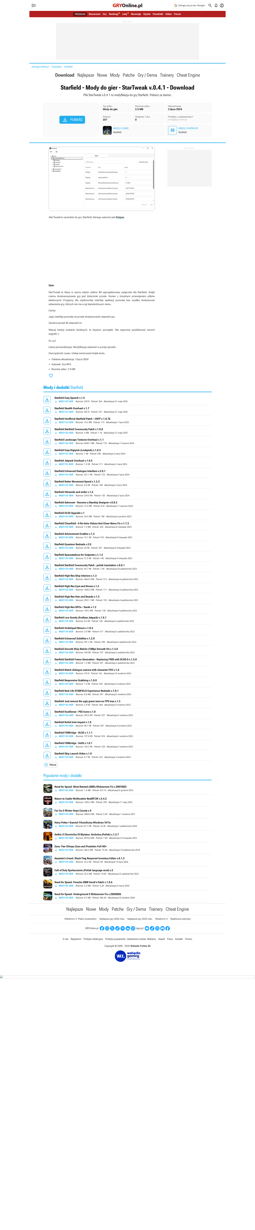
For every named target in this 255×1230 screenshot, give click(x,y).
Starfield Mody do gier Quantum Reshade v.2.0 (127, 546)
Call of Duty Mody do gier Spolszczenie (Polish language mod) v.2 (127, 872)
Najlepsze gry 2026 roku (111, 918)
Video (168, 14)
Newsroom (94, 14)
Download (56, 66)
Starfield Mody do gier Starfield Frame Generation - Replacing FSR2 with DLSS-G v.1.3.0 (127, 661)
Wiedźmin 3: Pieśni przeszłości (80, 918)
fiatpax (120, 217)
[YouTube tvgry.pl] (147, 928)
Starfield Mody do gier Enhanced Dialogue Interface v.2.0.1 (127, 473)
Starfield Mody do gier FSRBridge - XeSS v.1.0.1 (127, 745)
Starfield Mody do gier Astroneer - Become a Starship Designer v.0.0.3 (127, 504)
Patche (129, 75)
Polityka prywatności (115, 938)
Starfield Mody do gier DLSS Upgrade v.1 (127, 515)
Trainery (167, 75)
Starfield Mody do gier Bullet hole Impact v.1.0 (127, 724)
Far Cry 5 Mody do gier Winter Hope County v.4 (127, 812)
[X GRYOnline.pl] (112, 928)
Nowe (102, 75)
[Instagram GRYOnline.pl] (107, 928)
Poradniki (158, 14)
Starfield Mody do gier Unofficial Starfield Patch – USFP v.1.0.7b (127, 420)
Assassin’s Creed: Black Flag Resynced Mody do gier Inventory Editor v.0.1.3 (127, 860)
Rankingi (113, 14)
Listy (124, 14)
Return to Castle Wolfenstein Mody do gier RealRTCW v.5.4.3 (127, 800)
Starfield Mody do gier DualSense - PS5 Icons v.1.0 (127, 713)
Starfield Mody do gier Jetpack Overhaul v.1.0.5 (127, 462)
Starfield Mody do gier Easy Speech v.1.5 (127, 399)
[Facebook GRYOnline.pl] (102, 928)
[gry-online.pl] (127, 5)
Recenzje (136, 14)
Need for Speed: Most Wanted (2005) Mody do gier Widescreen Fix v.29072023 (127, 788)
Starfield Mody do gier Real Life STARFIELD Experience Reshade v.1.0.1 (127, 692)
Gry (105, 14)
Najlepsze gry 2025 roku (139, 918)
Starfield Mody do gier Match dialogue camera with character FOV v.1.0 (127, 672)
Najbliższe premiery (180, 918)
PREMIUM (80, 14)
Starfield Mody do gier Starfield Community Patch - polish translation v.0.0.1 (127, 567)
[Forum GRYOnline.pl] (133, 928)
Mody (115, 75)
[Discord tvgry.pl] (162, 928)
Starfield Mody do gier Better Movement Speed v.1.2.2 (127, 483)
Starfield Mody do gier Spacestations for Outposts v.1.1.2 (127, 556)
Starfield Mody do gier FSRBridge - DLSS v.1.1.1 (127, 734)
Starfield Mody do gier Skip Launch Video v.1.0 (127, 755)
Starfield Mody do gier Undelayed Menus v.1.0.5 (127, 630)
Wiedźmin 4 (161, 918)
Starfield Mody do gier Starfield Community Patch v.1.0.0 (127, 431)
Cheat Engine (188, 75)
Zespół (161, 938)
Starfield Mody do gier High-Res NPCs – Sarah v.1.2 (127, 609)
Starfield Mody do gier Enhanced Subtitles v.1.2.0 (127, 640)
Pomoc (188, 938)
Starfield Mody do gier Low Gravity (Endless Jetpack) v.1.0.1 (127, 619)
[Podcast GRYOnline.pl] (122, 928)
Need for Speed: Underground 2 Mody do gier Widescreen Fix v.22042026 (127, 896)
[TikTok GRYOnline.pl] (117, 928)
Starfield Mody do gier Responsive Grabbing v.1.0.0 (127, 682)
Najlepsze (85, 75)
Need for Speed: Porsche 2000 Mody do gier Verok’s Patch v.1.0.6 (127, 884)
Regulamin (76, 938)
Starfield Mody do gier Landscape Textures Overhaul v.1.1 (127, 441)
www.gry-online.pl (40, 66)
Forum (177, 14)
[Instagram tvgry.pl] (157, 928)
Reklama (151, 938)
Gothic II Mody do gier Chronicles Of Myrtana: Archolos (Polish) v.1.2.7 (127, 836)
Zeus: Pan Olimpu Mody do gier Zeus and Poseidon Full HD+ (127, 848)
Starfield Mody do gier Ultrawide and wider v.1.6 (127, 494)
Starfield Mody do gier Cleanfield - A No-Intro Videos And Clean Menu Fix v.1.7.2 (127, 525)
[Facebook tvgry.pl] (167, 928)
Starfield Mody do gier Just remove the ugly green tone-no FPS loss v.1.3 (127, 703)
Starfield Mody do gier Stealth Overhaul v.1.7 (127, 410)
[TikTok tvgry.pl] (152, 928)
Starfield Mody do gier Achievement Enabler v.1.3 (127, 535)
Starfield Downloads (189, 130)
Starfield (68, 66)
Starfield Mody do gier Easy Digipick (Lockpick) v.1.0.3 (127, 452)
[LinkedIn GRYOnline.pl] (128, 928)
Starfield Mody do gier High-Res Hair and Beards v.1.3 (127, 598)
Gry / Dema (147, 75)
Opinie (146, 14)
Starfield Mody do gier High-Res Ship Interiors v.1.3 (127, 577)
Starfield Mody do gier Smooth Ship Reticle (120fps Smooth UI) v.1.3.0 (127, 651)
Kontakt (179, 938)
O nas (65, 938)
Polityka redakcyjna (93, 938)
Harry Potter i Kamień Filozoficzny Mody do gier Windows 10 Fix (127, 824)
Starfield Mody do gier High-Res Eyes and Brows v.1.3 (127, 588)
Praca (170, 938)
